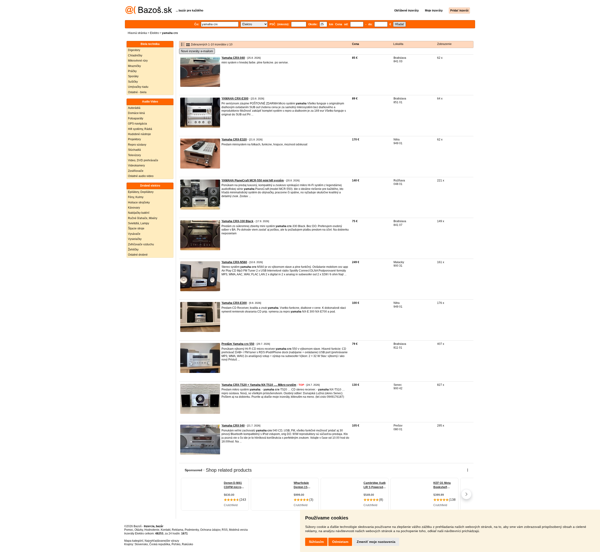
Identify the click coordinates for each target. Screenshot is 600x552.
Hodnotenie (151, 529)
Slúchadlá (134, 149)
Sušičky (133, 81)
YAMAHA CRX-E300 (234, 98)
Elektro (154, 33)
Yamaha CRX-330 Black (237, 221)
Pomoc (128, 529)
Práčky (132, 71)
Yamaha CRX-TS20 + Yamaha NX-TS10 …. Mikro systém (258, 384)
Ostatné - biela (137, 92)
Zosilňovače (135, 171)
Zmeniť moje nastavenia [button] (376, 542)
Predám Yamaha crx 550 (237, 344)
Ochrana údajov (210, 529)
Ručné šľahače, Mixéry (142, 218)
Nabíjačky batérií (138, 212)
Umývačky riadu (138, 86)
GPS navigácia (137, 123)
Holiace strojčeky (139, 202)
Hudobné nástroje (139, 134)
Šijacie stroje (136, 228)
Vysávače (134, 234)
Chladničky (135, 55)
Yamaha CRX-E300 (234, 303)
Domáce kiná (136, 113)
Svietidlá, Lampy (138, 223)
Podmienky (192, 529)
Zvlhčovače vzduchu (141, 244)
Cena (355, 44)
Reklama (177, 529)
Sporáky (133, 76)
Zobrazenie (444, 44)
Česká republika (159, 544)
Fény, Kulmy (135, 197)
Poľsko (176, 544)
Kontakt (165, 529)
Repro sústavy (137, 144)
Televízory (134, 155)
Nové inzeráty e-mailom (197, 51)
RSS (225, 529)
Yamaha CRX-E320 (234, 139)
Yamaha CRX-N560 (234, 262)
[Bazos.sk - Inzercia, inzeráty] (148, 13)
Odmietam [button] (340, 542)
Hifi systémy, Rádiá (140, 129)
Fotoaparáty (135, 118)
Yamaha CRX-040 (233, 57)
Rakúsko (187, 544)
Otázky (139, 529)
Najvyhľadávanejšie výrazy (162, 540)
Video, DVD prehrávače (143, 160)
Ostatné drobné (138, 254)
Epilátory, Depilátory (141, 192)
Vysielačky (135, 239)
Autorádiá (134, 108)
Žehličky (133, 249)
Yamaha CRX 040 (233, 425)
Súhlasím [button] (316, 542)
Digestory (134, 50)
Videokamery (136, 165)
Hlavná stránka (137, 33)
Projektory (134, 139)
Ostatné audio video (141, 176)
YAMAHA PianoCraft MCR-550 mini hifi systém (252, 180)
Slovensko (141, 544)
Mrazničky (134, 66)
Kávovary (134, 207)
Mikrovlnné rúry (138, 60)
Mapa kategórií (133, 540)
